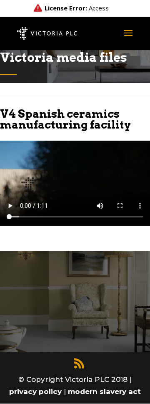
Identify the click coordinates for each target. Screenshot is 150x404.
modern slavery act (104, 391)
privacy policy (36, 391)
